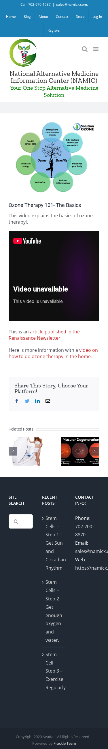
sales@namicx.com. (72, 4)
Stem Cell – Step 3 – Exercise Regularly (54, 671)
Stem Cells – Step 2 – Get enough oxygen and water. (54, 611)
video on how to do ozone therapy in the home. (53, 353)
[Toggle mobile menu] (96, 49)
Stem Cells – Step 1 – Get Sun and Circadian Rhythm (54, 543)
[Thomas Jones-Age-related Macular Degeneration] (80, 451)
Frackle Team (65, 743)
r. (60, 338)
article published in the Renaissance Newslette (44, 335)
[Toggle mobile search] (85, 49)
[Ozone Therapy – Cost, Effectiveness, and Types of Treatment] (28, 451)
